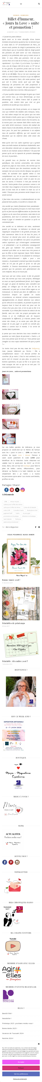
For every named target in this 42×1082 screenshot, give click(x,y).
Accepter (21, 1062)
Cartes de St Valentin (30, 507)
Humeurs (25, 15)
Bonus (16, 15)
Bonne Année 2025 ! (9, 1028)
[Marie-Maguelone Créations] (6, 4)
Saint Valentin (8, 519)
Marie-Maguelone (12, 527)
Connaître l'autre (18, 510)
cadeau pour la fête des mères (13, 504)
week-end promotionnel (11, 522)
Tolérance (18, 519)
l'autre (17, 513)
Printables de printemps (13, 623)
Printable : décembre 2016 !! (15, 661)
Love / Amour (24, 455)
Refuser (21, 1068)
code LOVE (7, 510)
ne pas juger (26, 513)
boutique (26, 466)
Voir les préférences (21, 1074)
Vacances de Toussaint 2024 (12, 1033)
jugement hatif (8, 513)
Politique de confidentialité (20, 1079)
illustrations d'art (32, 510)
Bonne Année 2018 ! (11, 580)
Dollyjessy (35, 348)
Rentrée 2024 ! (7, 1038)
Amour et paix (14, 502)
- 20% (5, 502)
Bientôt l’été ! (7, 1013)
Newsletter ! (6, 1018)
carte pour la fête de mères (12, 507)
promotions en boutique (11, 516)
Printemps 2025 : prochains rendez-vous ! (17, 1023)
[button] (39, 1044)
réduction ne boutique (29, 516)
